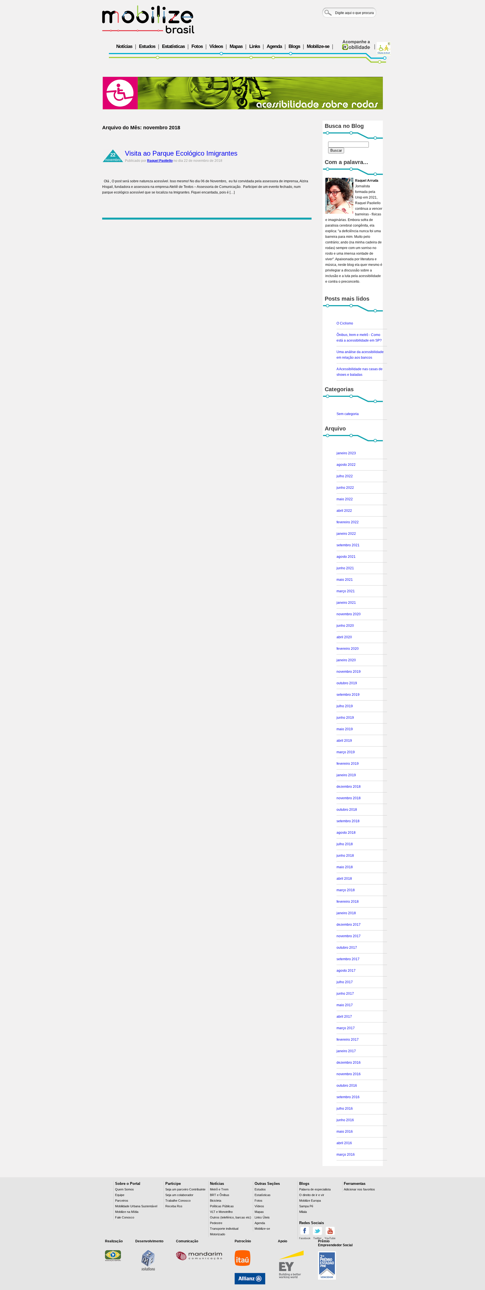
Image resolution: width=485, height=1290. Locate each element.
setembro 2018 (348, 821)
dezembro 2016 (349, 1063)
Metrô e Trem (219, 1189)
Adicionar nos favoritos (359, 1189)
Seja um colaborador (179, 1195)
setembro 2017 (348, 959)
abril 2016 (344, 1143)
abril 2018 (344, 879)
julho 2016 (345, 1109)
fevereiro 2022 (348, 522)
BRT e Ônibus (219, 1195)
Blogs (294, 46)
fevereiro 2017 (348, 1040)
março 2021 (346, 591)
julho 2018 (345, 844)
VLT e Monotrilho (221, 1211)
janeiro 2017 (346, 1051)
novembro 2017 (349, 936)
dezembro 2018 (349, 787)
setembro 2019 (348, 695)
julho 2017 (345, 982)
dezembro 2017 (349, 925)
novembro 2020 (349, 614)
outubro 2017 (347, 948)
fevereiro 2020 (348, 649)
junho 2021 (345, 568)
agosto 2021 (346, 557)
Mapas (236, 46)
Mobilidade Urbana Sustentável (136, 1206)
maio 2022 (345, 499)
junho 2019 (345, 718)
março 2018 (346, 890)
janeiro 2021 (346, 603)
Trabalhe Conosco (178, 1200)
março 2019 (346, 752)
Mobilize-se (318, 46)
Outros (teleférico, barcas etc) (230, 1217)
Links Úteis (262, 1217)
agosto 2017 (346, 971)
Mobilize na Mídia (126, 1211)
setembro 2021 (348, 545)
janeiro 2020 (346, 660)
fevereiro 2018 (348, 902)
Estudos (147, 46)
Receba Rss (173, 1206)
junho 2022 (345, 488)
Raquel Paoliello (160, 161)
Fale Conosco (124, 1217)
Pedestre (216, 1223)
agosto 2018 (346, 833)
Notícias (124, 46)
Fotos (197, 46)
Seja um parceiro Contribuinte (185, 1189)
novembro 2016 (349, 1074)
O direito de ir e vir (311, 1195)
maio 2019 (345, 729)
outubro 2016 (347, 1086)
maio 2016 (345, 1132)
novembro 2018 (349, 798)
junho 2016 (345, 1120)
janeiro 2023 (346, 453)
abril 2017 (344, 1017)
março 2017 (346, 1028)
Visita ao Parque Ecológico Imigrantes (181, 153)
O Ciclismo (345, 323)
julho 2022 (345, 476)
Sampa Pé (306, 1206)
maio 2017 (345, 1005)
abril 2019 (344, 741)
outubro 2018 (347, 810)
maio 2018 (345, 867)
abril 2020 (344, 637)
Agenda (274, 46)
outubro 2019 (347, 683)
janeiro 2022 (346, 534)
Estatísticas (173, 46)
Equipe (119, 1195)
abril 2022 (344, 511)
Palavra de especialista (315, 1189)
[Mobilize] (148, 19)
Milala (303, 1211)
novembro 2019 (349, 672)
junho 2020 (345, 626)
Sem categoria (348, 414)
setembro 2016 (348, 1097)
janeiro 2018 (346, 913)
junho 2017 (345, 994)
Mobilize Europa (310, 1200)
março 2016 (346, 1155)
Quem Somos (124, 1189)
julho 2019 (345, 706)
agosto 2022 (346, 465)
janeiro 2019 (346, 775)
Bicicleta (215, 1200)
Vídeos (216, 46)
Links (254, 46)
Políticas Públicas (222, 1206)
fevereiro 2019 (348, 764)
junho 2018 (345, 856)
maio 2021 (345, 580)
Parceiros (121, 1200)
